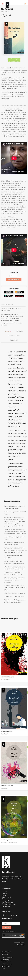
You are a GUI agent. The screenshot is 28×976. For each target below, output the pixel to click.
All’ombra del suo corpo (7, 677)
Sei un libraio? (6, 906)
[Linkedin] (16, 915)
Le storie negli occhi (6, 840)
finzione (12, 314)
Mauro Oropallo (4, 733)
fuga (16, 314)
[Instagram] (6, 915)
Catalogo (4, 893)
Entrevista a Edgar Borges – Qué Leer (14, 593)
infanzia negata (14, 316)
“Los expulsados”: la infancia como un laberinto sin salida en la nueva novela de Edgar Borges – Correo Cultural (15, 550)
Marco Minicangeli (5, 679)
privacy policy (13, 931)
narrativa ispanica (14, 320)
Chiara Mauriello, (5, 842)
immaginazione (5, 316)
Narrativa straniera (6, 310)
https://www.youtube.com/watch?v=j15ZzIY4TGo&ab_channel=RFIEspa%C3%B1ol (15, 588)
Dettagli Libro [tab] (19, 331)
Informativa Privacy (19, 942)
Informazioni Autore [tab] (14, 335)
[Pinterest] (14, 915)
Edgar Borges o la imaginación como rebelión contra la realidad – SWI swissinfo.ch (14, 580)
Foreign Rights (6, 901)
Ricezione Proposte (7, 902)
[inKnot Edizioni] (7, 4)
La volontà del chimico (7, 731)
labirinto (11, 318)
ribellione (3, 325)
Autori (4, 895)
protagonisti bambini (6, 323)
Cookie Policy (21, 945)
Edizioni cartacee (16, 308)
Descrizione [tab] (8, 331)
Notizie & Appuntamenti (8, 904)
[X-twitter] (11, 915)
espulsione (7, 314)
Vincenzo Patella (13, 842)
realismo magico (17, 323)
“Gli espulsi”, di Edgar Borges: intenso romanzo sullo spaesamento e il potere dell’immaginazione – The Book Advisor (15, 531)
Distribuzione (5, 899)
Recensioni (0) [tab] (14, 340)
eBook (9, 308)
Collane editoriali (6, 897)
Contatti (4, 891)
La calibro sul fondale (7, 785)
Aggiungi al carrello (13, 279)
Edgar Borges (5, 11)
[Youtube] (8, 915)
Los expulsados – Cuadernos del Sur (14, 596)
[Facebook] (3, 915)
